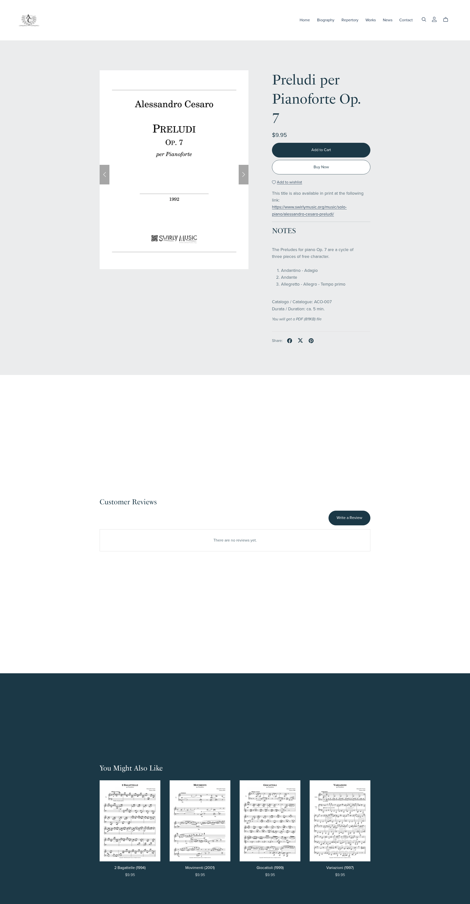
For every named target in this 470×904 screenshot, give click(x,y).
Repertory (349, 20)
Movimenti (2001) (200, 867)
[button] (104, 174)
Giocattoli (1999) (270, 867)
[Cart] (447, 19)
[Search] (424, 19)
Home (305, 20)
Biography (325, 20)
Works (370, 20)
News (387, 20)
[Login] (434, 19)
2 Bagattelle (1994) (130, 867)
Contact (406, 20)
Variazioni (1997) (340, 867)
